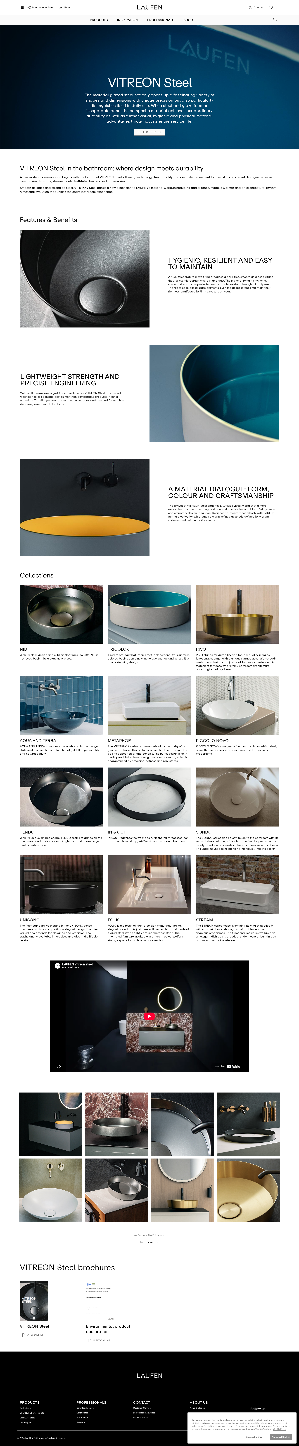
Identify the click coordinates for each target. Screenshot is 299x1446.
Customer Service (142, 1408)
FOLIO (114, 919)
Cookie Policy (279, 1429)
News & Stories (197, 1408)
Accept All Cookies (281, 1437)
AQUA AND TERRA (38, 740)
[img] (61, 614)
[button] (275, 19)
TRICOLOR (118, 649)
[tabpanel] (149, 87)
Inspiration (127, 20)
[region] (242, 1428)
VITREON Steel (27, 1418)
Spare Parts (82, 1417)
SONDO (204, 832)
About (189, 20)
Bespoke (80, 1422)
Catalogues (25, 1422)
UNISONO (30, 919)
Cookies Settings (254, 1437)
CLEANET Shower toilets (32, 1413)
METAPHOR (119, 740)
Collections (147, 132)
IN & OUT (117, 832)
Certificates (82, 1413)
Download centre (85, 1408)
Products (99, 20)
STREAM (204, 919)
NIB (23, 649)
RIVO (201, 649)
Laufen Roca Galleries (144, 1413)
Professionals (160, 20)
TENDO (27, 832)
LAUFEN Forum (140, 1417)
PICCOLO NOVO (212, 740)
